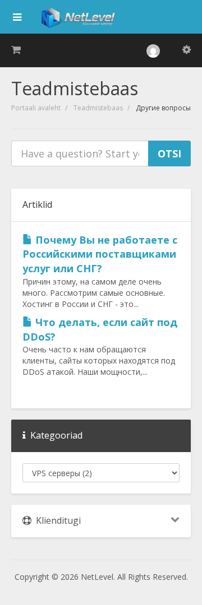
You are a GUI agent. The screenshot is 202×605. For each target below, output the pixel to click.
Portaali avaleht (36, 108)
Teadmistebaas (98, 108)
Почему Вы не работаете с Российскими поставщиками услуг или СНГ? (99, 254)
